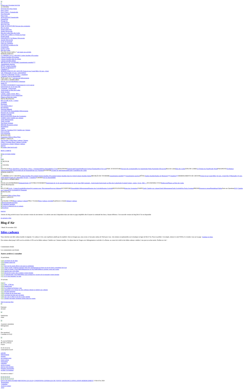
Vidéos (3, 128)
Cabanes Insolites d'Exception (10, 57)
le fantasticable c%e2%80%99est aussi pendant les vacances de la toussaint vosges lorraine (30, 274)
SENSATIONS (6, 17)
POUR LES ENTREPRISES (10, 81)
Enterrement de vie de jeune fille (10, 87)
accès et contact (5, 365)
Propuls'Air (4, 21)
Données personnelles (7, 368)
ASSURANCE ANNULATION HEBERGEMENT (77, 380)
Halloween (19, 95)
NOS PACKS (5, 9)
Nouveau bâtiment (6, 109)
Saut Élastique (5, 22)
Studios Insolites (11, 66)
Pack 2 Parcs (5, 10)
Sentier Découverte (6, 31)
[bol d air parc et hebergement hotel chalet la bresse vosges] (10, 5)
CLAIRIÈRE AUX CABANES (11, 55)
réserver (3, 145)
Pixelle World (5, 36)
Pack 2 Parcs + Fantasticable (9, 12)
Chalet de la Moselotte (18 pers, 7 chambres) (14, 74)
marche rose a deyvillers (10, 271)
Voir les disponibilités (13, 76)
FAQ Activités (5, 132)
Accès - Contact (13, 100)
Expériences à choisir (7, 144)
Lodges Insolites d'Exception (29, 55)
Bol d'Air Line (5, 24)
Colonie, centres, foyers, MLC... (10, 93)
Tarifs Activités (5, 121)
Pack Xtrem (13, 9)
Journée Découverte (7, 40)
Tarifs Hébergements (7, 119)
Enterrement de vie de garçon (25, 85)
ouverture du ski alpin (9, 261)
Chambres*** (5, 69)
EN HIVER (4, 45)
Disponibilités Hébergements (19, 111)
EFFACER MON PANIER (9, 380)
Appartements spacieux (8, 64)
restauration (4, 361)
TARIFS (3, 118)
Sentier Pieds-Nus (6, 29)
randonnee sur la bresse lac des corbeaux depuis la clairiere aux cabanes (24, 290)
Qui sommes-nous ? (7, 106)
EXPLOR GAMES (7, 35)
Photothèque (4, 126)
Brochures (4, 104)
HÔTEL (3, 66)
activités (3, 353)
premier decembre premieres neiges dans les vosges (18, 298)
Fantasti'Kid (4, 19)
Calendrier (4, 76)
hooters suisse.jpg (8, 262)
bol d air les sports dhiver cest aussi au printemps (17, 266)
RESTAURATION (7, 116)
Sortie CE (4, 83)
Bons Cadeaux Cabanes (21, 140)
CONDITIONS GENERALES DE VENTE (47, 380)
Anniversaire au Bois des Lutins (10, 90)
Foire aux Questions (7, 43)
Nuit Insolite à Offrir (7, 140)
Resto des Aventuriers (19, 116)
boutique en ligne (207, 237)
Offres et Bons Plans (14, 137)
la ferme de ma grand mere (11, 293)
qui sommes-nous (6, 358)
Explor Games (5, 48)
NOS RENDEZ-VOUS (8, 95)
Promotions (4, 137)
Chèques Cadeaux (19, 144)
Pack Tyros (4, 15)
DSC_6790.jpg (7, 284)
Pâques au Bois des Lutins (9, 97)
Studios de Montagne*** (8, 67)
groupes (3, 356)
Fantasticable (14, 17)
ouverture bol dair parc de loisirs (12, 295)
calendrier (4, 363)
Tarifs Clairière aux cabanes (14, 118)
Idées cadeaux (10, 232)
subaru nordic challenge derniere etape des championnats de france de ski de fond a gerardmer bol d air (34, 267)
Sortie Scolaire (5, 92)
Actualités (4, 102)
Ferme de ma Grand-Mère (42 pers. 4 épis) (36, 71)
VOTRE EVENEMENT (8, 85)
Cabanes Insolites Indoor (8, 61)
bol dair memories (8, 291)
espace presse (5, 360)
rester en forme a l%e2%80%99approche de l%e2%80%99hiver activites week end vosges (30, 269)
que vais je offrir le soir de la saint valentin (15, 297)
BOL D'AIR (5, 100)
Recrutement (4, 107)
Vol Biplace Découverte (17, 38)
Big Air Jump (5, 28)
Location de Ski (13, 45)
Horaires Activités (6, 114)
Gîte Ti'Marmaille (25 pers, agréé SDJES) (13, 73)
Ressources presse (12, 125)
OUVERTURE (6, 111)
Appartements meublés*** (27, 62)
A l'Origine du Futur (19, 35)
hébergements (5, 354)
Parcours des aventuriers (22, 26)
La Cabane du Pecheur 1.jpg (11, 288)
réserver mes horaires (7, 367)
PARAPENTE (5, 38)
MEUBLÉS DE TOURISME (10, 62)
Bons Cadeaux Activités (19, 142)
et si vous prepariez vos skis (11, 276)
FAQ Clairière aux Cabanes (21, 130)
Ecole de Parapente (6, 41)
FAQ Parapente (5, 133)
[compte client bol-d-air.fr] (1, 159)
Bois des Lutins (6, 33)
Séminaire (22, 81)
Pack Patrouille (5, 14)
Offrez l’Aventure (6, 142)
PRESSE (4, 125)
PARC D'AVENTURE (8, 26)
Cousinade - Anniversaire (8, 88)
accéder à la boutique (7, 370)
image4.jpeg (6, 286)
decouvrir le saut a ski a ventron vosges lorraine (17, 273)
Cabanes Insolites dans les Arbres (11, 59)
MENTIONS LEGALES (25, 380)
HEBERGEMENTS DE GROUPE (12, 71)
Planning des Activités (7, 113)
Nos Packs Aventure (7, 123)
